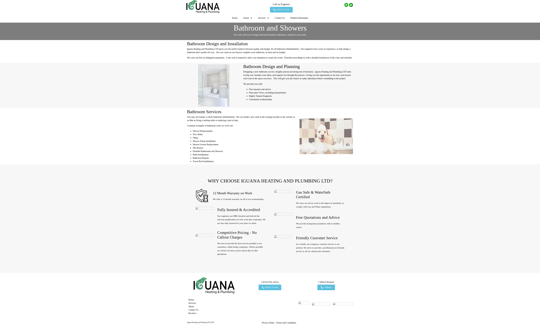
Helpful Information (299, 18)
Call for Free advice (270, 282)
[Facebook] (346, 5)
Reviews (192, 313)
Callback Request (326, 282)
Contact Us (280, 18)
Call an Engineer (281, 4)
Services (262, 18)
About (246, 18)
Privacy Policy (268, 323)
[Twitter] (351, 5)
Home (235, 18)
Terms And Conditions (286, 323)
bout (191, 306)
